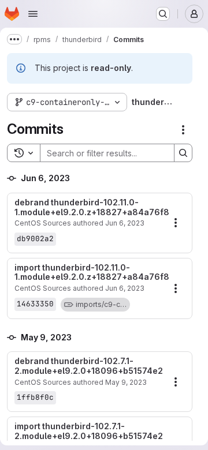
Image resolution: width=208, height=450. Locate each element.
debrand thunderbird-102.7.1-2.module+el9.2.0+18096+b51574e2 (88, 366)
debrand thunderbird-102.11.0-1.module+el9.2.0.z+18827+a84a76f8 (90, 207)
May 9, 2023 (126, 382)
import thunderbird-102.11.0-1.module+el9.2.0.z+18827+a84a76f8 (90, 272)
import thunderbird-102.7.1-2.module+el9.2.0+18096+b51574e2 (88, 431)
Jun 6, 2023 (124, 223)
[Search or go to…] (163, 14)
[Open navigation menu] (33, 14)
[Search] (183, 153)
